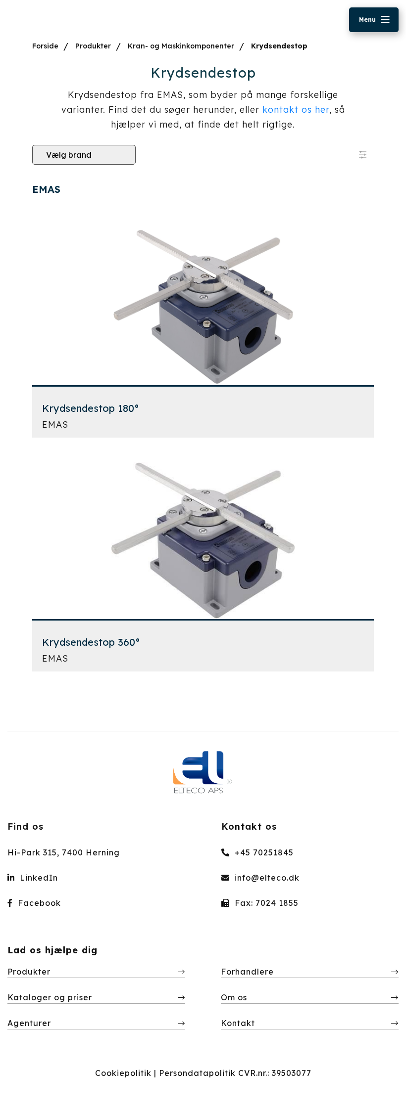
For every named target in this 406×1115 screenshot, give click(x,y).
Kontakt (238, 1023)
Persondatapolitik (197, 1073)
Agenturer (29, 1023)
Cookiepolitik (123, 1073)
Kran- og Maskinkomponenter (181, 46)
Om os (234, 997)
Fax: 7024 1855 (265, 903)
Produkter (93, 46)
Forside (45, 46)
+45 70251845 (263, 852)
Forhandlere (247, 972)
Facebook (38, 903)
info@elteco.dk (266, 878)
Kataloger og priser (49, 997)
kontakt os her (295, 109)
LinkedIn (37, 878)
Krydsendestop (279, 46)
